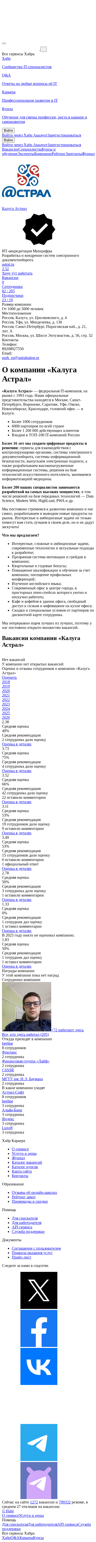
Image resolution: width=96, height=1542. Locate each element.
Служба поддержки (28, 1231)
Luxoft (7, 1128)
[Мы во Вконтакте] (39, 1384)
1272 (34, 1502)
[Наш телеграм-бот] (39, 1498)
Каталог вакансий (27, 1162)
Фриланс (9, 1052)
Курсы (38, 1538)
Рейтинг (59, 154)
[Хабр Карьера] (21, 49)
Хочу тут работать (17, 273)
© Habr (8, 1511)
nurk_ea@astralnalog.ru (20, 358)
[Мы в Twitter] (39, 1307)
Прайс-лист (21, 1257)
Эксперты (25, 154)
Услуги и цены (24, 1153)
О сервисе (20, 1149)
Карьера (26, 1538)
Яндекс (8, 1119)
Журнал (88, 154)
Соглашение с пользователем (36, 1248)
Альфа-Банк (12, 1110)
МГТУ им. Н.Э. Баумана (22, 1079)
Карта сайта (22, 1171)
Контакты (20, 1176)
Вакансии (10, 149)
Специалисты (30, 149)
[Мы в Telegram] (39, 1460)
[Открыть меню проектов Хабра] (4, 43)
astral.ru (8, 264)
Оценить (9, 677)
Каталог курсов (25, 1167)
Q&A (15, 1538)
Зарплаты (74, 154)
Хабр (6, 1538)
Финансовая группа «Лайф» (25, 1061)
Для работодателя (26, 1223)
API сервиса (22, 1227)
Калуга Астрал (14, 208)
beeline (7, 1043)
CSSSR (8, 1070)
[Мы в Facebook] (39, 1345)
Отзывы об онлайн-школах (34, 1192)
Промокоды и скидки (30, 1201)
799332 (65, 1502)
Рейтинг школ (23, 1197)
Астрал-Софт (13, 1092)
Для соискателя (25, 1218)
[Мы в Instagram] (39, 1422)
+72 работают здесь (67, 1030)
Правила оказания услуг (32, 1253)
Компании (43, 154)
